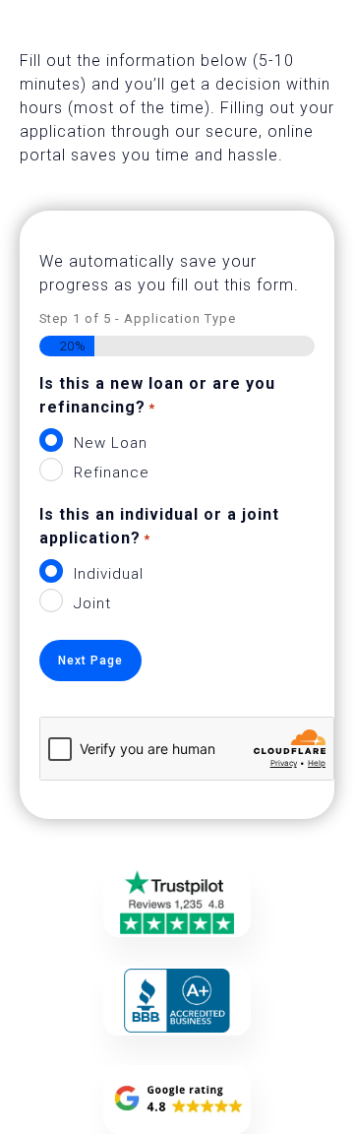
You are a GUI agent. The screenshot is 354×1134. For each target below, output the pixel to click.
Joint (92, 603)
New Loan (111, 443)
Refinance (111, 472)
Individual (109, 574)
